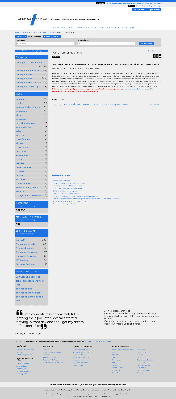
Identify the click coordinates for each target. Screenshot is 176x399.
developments (23, 167)
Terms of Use (116, 362)
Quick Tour (116, 373)
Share (53, 96)
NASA (19, 159)
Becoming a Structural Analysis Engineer (68, 186)
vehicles (20, 163)
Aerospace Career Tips (28, 86)
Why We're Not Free (144, 370)
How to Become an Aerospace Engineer (67, 188)
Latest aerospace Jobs (24, 355)
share (128, 89)
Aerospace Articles (28, 32)
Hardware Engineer (26, 256)
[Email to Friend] (160, 56)
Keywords (20, 40)
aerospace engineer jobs (29, 293)
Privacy (115, 365)
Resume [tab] (56, 36)
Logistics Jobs (21, 369)
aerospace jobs (24, 289)
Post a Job (139, 9)
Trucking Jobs (21, 374)
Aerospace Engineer (26, 252)
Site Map (140, 355)
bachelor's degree (25, 123)
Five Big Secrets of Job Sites (53, 362)
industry (20, 135)
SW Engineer (22, 260)
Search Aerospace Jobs (62, 28)
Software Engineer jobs (28, 277)
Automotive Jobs (22, 363)
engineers (21, 119)
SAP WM (20, 240)
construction (22, 147)
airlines (19, 143)
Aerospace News (25, 74)
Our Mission (116, 360)
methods (21, 103)
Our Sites (19, 352)
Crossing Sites (142, 352)
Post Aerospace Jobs (109, 28)
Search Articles (146, 43)
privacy (21, 341)
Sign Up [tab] (47, 36)
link (138, 89)
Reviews (46, 355)
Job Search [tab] (21, 36)
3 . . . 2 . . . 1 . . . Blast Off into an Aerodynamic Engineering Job (75, 196)
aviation (20, 131)
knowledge (22, 155)
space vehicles (23, 127)
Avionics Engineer (25, 248)
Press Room (141, 350)
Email (70, 96)
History (114, 357)
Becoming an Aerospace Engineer (65, 204)
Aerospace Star (24, 78)
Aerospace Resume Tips (28, 82)
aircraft (19, 115)
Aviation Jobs (21, 366)
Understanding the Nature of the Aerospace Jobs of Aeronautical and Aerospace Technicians (86, 199)
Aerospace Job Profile (46, 32)
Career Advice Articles (81, 350)
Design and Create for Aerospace (65, 191)
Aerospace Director (26, 244)
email (148, 89)
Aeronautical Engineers (61, 181)
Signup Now (154, 9)
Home (17, 32)
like (133, 89)
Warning (140, 373)
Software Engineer (25, 264)
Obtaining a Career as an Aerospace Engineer (69, 183)
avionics (20, 191)
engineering (22, 111)
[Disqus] (107, 141)
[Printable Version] (154, 56)
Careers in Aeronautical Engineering (66, 193)
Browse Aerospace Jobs (86, 28)
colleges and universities (28, 195)
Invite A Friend (78, 365)
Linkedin (65, 96)
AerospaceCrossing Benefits (53, 352)
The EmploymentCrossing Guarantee (145, 359)
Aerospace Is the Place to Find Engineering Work (70, 201)
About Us (115, 355)
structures (21, 179)
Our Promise (141, 368)
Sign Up (46, 350)
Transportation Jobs (23, 371)
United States (23, 183)
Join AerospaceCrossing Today (31, 51)
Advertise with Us (143, 365)
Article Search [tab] (34, 36)
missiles (20, 171)
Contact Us (116, 370)
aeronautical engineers (28, 107)
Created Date (84, 40)
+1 (57, 96)
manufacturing (23, 139)
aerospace (21, 99)
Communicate (117, 368)
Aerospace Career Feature (29, 62)
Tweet (61, 96)
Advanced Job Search (51, 360)
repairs (19, 175)
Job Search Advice (49, 357)
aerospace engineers (27, 187)
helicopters (22, 151)
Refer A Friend (128, 28)
